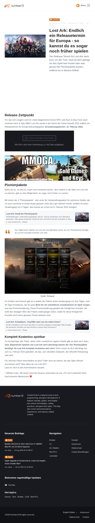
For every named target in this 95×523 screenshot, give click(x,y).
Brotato (52, 440)
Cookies (86, 517)
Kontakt (75, 440)
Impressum (76, 444)
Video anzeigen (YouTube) (41, 138)
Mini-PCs (53, 452)
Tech (10, 440)
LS (50, 444)
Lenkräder (53, 456)
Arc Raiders (54, 448)
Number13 (15, 515)
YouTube (11, 485)
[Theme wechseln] (78, 5)
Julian (10, 467)
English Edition (69, 512)
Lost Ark (56, 20)
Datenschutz (77, 448)
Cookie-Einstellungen (80, 452)
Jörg (9, 450)
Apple (10, 457)
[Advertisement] (47, 94)
